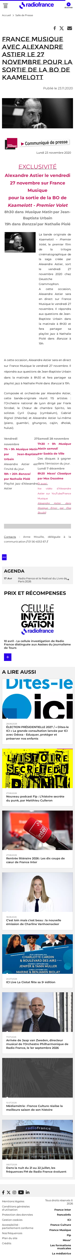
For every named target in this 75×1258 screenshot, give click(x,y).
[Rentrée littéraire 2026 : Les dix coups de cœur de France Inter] (37, 830)
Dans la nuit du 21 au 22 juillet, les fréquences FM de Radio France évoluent (36, 1169)
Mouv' (67, 1240)
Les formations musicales (60, 1247)
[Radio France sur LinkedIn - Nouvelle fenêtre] (27, 1193)
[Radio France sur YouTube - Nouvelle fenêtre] (21, 1192)
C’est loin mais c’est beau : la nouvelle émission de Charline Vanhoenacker (33, 922)
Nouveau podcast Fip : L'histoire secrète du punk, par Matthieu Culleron (35, 798)
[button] (68, 5)
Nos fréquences (12, 1233)
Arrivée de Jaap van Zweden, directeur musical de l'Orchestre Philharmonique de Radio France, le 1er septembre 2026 (37, 1044)
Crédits (6, 1243)
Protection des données (17, 1214)
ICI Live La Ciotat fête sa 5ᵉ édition (30, 982)
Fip (69, 1235)
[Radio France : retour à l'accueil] (36, 5)
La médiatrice (61, 1253)
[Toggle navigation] (5, 5)
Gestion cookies (12, 1219)
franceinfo (64, 1214)
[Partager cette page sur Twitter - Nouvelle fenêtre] (61, 28)
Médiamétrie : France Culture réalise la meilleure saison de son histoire (34, 1108)
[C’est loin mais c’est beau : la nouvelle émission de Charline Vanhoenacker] (37, 892)
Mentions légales (13, 1201)
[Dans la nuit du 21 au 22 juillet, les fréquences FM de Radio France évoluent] (37, 1139)
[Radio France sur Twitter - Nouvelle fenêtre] (9, 1192)
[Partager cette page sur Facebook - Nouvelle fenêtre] (54, 28)
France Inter (62, 1209)
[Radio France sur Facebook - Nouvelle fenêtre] (3, 1192)
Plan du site (9, 1238)
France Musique (60, 1230)
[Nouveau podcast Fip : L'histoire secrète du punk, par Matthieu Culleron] (37, 768)
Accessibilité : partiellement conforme (17, 1226)
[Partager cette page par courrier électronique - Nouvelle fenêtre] (69, 28)
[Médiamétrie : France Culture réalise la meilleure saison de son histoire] (37, 1077)
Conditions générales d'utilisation (16, 1208)
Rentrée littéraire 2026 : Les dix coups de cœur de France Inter (35, 860)
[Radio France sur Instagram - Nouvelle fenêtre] (14, 1192)
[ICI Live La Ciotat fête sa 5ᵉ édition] (37, 954)
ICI (69, 1219)
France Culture (60, 1224)
